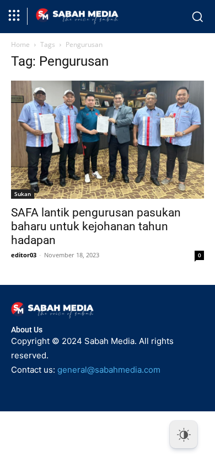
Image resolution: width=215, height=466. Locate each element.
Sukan (22, 194)
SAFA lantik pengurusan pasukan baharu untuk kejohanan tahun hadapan (96, 226)
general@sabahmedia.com (108, 369)
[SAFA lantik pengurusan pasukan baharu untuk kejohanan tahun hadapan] (107, 140)
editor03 (23, 255)
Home (20, 44)
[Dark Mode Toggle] (183, 434)
